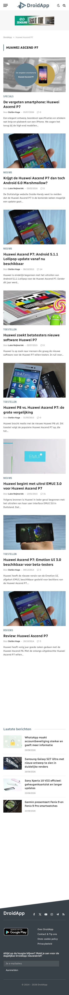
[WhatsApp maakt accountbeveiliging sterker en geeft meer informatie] (12, 741)
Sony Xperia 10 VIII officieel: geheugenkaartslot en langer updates (43, 784)
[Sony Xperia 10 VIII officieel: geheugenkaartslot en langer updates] (12, 785)
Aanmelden (12, 970)
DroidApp (7, 37)
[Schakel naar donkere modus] (58, 5)
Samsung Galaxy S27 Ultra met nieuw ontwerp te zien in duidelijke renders (44, 762)
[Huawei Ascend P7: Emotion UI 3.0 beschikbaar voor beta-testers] (34, 532)
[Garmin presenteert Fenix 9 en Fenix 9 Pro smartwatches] (12, 806)
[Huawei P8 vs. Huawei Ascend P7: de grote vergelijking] (34, 380)
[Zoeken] (64, 5)
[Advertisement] (34, 696)
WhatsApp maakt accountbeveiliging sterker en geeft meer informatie (44, 741)
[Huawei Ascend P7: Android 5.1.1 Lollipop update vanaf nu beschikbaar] (34, 227)
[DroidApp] (34, 5)
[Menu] (5, 5)
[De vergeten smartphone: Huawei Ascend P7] (34, 74)
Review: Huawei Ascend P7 (25, 636)
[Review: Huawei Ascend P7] (34, 608)
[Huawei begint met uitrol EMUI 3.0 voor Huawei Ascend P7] (34, 456)
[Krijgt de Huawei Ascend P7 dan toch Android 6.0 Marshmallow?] (34, 150)
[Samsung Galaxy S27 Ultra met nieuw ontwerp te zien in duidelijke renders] (12, 763)
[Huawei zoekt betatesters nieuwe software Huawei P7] (34, 307)
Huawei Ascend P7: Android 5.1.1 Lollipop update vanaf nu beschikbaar (30, 259)
